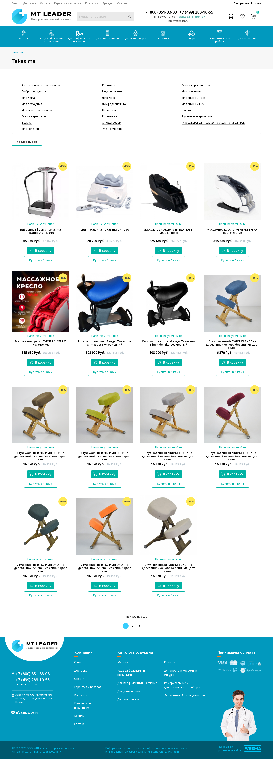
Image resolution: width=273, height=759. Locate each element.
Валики (27, 122)
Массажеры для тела (196, 85)
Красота (163, 38)
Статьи (122, 3)
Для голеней (30, 129)
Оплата (45, 3)
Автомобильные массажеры (41, 85)
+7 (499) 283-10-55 (196, 12)
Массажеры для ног (35, 116)
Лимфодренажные (114, 104)
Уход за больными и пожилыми (51, 40)
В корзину (43, 250)
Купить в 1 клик (40, 260)
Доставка (29, 3)
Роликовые (109, 85)
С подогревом (111, 122)
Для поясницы (191, 91)
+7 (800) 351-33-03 (160, 12)
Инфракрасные (112, 91)
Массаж (23, 38)
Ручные (187, 110)
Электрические (112, 129)
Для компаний (247, 38)
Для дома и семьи (107, 38)
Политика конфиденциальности (159, 751)
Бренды (108, 3)
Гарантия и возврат (67, 3)
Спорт (191, 38)
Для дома (28, 98)
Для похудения (32, 104)
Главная (17, 52)
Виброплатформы (34, 91)
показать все (27, 142)
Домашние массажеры (37, 110)
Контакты (92, 3)
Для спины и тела (194, 98)
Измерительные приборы (219, 40)
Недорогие (109, 110)
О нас (15, 3)
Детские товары (135, 38)
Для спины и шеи (193, 104)
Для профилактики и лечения (80, 40)
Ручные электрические (197, 116)
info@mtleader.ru (178, 21)
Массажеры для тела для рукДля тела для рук (213, 122)
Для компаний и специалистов (184, 695)
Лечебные (109, 98)
